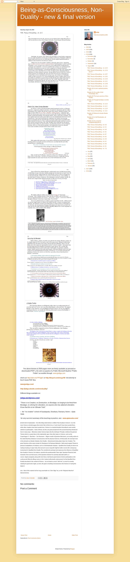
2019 (87, 52)
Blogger (72, 549)
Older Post (75, 535)
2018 (87, 54)
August (90, 66)
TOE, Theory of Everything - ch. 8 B (97, 143)
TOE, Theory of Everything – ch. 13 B (97, 83)
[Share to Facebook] (45, 478)
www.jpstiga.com (59, 373)
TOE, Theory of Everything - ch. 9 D (97, 124)
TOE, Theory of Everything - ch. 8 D (97, 139)
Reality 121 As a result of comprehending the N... (94, 121)
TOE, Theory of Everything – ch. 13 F (97, 74)
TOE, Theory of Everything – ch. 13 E (97, 76)
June (89, 154)
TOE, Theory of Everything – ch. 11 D (97, 103)
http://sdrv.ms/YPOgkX (35, 378)
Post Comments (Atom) (34, 538)
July (89, 151)
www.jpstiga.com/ (27, 384)
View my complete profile (101, 35)
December (91, 56)
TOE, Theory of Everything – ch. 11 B (97, 108)
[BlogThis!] (41, 478)
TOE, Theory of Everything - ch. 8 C (97, 141)
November (91, 58)
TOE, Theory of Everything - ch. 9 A (96, 132)
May (89, 156)
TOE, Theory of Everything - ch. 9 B (97, 129)
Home (49, 535)
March (89, 161)
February (90, 163)
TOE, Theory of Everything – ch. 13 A (97, 86)
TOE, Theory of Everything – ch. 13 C (97, 81)
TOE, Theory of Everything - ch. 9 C (97, 127)
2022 (87, 47)
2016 (87, 171)
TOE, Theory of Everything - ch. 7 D (97, 148)
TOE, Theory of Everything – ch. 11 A (97, 111)
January (90, 165)
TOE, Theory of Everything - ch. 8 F (96, 134)
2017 (87, 168)
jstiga (97, 32)
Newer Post (24, 535)
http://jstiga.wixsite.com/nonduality (33, 389)
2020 (87, 49)
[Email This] (39, 478)
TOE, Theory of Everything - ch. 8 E (97, 136)
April (89, 158)
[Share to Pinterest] (47, 478)
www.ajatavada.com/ (70, 418)
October (90, 61)
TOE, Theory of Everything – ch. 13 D (97, 79)
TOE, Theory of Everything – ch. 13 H (97, 68)
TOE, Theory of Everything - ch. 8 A (96, 146)
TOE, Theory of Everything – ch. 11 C (97, 106)
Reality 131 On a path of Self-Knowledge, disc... (95, 93)
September (91, 63)
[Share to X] (43, 478)
